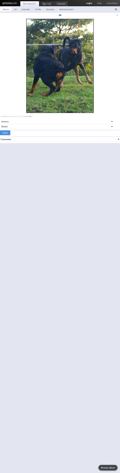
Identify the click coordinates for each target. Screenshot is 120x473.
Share (5, 133)
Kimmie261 (29, 3)
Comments (6, 139)
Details (4, 126)
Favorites (50, 9)
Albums (5, 9)
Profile (38, 9)
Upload (61, 3)
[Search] (115, 9)
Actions (5, 121)
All (15, 9)
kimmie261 (28, 116)
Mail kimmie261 (66, 9)
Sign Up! (46, 3)
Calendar (26, 9)
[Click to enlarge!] (60, 66)
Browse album (108, 467)
